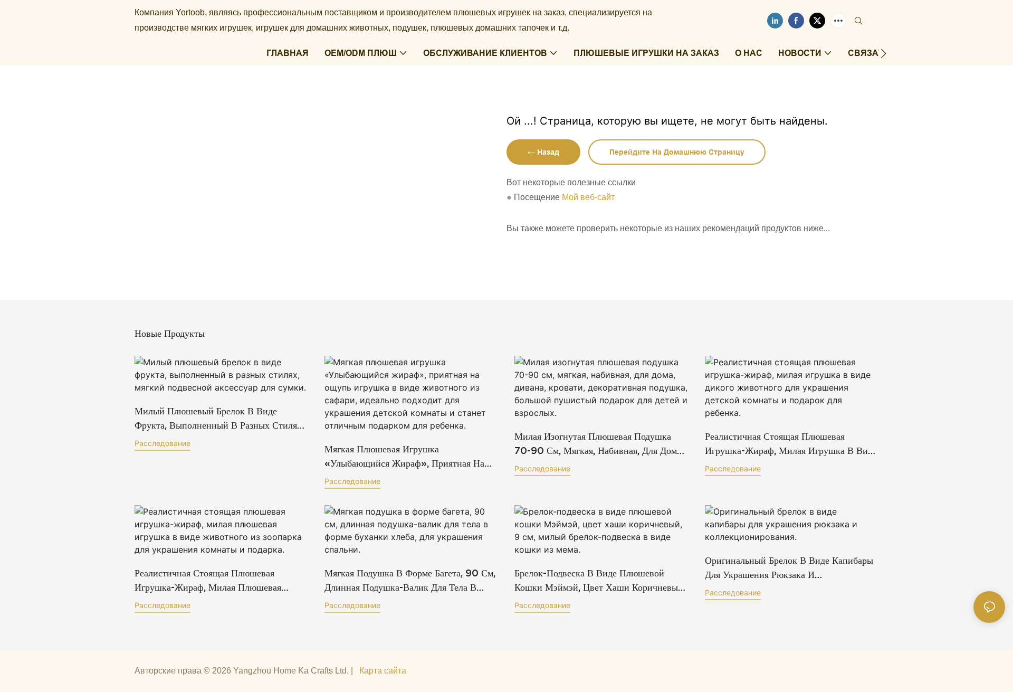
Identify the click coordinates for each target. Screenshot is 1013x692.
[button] (883, 53)
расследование (162, 443)
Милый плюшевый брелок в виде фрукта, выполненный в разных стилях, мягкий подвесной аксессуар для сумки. (221, 418)
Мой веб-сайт (588, 197)
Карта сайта (382, 670)
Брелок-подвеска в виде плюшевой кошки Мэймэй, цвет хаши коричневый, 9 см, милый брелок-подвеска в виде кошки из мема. (599, 580)
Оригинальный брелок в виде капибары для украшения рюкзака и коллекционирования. (789, 568)
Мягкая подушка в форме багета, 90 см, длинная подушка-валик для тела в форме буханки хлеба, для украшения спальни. (409, 580)
